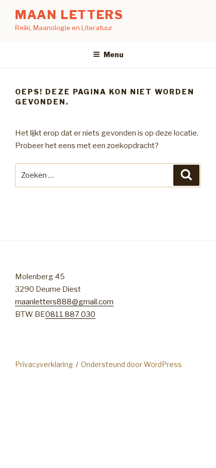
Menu (113, 54)
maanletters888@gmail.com (64, 301)
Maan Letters (69, 15)
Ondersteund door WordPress (131, 364)
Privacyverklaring (44, 364)
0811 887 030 (70, 314)
